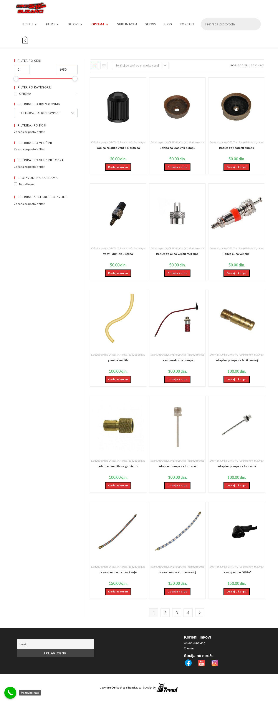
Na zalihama (26, 184)
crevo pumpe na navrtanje (118, 572)
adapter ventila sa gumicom (118, 466)
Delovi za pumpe (99, 142)
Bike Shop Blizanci (124, 687)
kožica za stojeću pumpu (236, 148)
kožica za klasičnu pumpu (177, 148)
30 (255, 65)
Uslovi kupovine (194, 643)
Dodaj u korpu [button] (118, 167)
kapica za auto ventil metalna (177, 254)
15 (250, 65)
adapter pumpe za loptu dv (236, 466)
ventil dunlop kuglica (118, 254)
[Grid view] (94, 65)
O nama (189, 648)
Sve (262, 65)
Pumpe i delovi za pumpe (132, 142)
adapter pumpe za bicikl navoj (236, 360)
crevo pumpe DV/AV (237, 572)
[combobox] (46, 113)
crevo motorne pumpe (177, 360)
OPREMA (25, 93)
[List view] (104, 65)
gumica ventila (118, 360)
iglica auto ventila (237, 254)
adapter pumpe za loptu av (177, 466)
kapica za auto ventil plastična (118, 148)
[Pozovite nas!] (10, 693)
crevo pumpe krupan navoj (177, 572)
